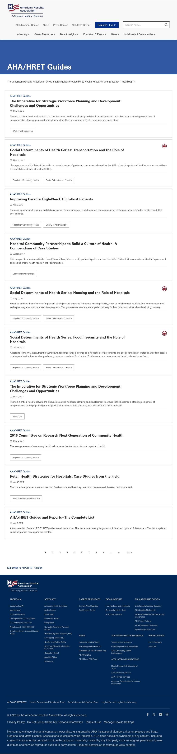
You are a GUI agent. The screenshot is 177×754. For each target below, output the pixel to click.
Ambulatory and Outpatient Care (83, 702)
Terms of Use (93, 722)
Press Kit (152, 646)
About (46, 25)
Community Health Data (115, 610)
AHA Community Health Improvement (121, 651)
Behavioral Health (51, 618)
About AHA (15, 599)
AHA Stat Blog (85, 655)
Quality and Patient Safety (55, 642)
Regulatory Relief (51, 653)
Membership (15, 610)
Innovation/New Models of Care (26, 498)
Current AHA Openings (88, 606)
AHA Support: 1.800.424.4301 (22, 627)
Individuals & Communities (138, 34)
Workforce (17, 416)
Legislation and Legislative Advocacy (119, 702)
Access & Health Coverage (55, 606)
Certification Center (87, 610)
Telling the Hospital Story (121, 642)
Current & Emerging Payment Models (56, 628)
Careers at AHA (16, 606)
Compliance (49, 622)
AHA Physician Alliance (121, 672)
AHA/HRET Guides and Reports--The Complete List (52, 517)
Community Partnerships (23, 273)
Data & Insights (68, 34)
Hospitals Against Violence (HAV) (58, 633)
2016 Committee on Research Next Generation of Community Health (66, 435)
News (114, 34)
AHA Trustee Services (120, 676)
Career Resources (43, 34)
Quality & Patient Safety (56, 224)
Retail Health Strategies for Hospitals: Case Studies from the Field (64, 476)
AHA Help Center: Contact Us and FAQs (24, 632)
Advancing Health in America (127, 635)
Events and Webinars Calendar (148, 606)
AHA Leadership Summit (145, 610)
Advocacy (22, 34)
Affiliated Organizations (125, 659)
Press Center (60, 25)
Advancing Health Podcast (90, 646)
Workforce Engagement (23, 131)
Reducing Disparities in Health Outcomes (56, 647)
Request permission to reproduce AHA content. (106, 745)
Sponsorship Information (145, 629)
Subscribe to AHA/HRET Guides (24, 567)
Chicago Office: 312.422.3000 (22, 618)
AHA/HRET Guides (20, 96)
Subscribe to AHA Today (89, 642)
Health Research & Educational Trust (124, 667)
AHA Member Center (27, 25)
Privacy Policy (16, 722)
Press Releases (155, 642)
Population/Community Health (26, 180)
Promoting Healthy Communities (124, 646)
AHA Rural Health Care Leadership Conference (149, 615)
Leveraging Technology (54, 637)
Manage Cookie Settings (119, 722)
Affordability (49, 614)
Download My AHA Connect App (92, 650)
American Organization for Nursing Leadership (125, 682)
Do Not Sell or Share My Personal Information (55, 722)
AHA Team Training (143, 621)
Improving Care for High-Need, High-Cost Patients (51, 199)
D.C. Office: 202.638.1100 (21, 622)
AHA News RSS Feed (88, 659)
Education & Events (93, 34)
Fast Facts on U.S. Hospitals (118, 606)
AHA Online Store (17, 614)
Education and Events (147, 599)
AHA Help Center (81, 25)
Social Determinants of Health (59, 180)
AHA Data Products (114, 614)
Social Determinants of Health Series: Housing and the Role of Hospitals (70, 293)
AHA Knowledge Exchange (146, 625)
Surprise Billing (50, 657)
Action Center (50, 610)
